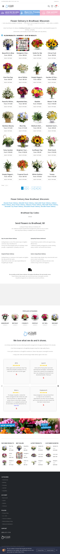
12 (36, 188)
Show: (2, 185)
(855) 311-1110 (6, 532)
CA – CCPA (4, 516)
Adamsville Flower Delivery (43, 203)
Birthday (4, 482)
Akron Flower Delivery (18, 205)
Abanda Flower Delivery (11, 203)
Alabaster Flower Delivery (33, 205)
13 (39, 188)
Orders (4, 500)
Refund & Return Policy (7, 521)
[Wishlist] (52, 6)
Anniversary (5, 479)
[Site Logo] (9, 6)
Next (58, 386)
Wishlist (4, 503)
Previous (2, 386)
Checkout (4, 506)
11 (33, 188)
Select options (8, 58)
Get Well (4, 488)
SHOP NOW (30, 426)
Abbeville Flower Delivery (26, 203)
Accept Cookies (50, 550)
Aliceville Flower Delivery (48, 206)
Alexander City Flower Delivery (14, 206)
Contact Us (56, 1)
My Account (5, 497)
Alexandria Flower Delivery (32, 206)
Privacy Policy (5, 513)
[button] (3, 6)
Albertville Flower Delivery (50, 205)
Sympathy (4, 490)
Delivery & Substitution (7, 524)
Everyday (4, 485)
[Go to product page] (8, 44)
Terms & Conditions (6, 518)
